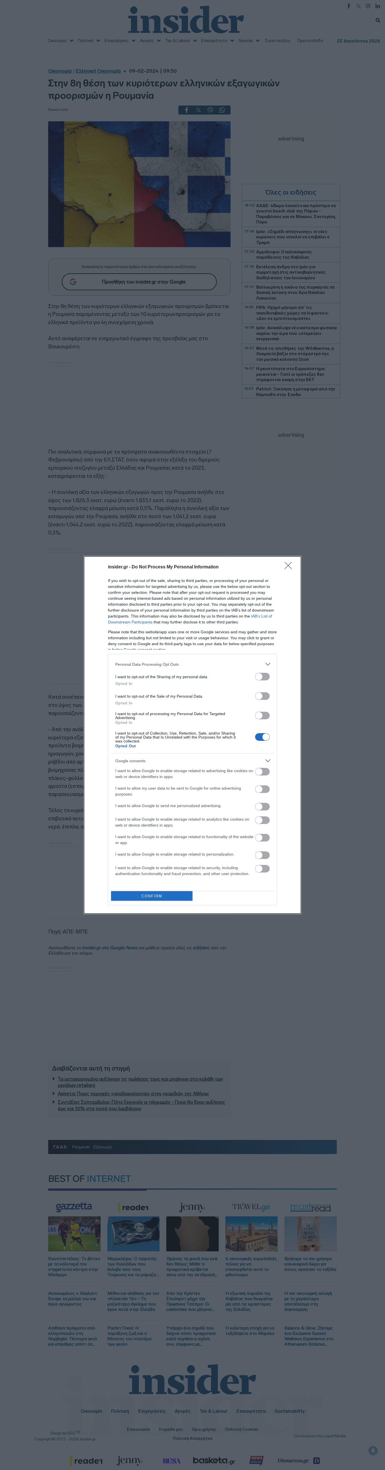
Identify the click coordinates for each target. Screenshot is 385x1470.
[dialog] (192, 735)
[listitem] (192, 664)
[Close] (290, 567)
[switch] (262, 676)
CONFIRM (151, 896)
